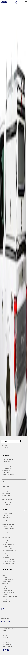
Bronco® (4, 446)
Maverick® (4, 447)
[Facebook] (1, 621)
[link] (4, 630)
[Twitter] (4, 621)
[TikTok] (1, 623)
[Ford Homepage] (6, 651)
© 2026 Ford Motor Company (9, 628)
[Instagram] (9, 621)
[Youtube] (6, 621)
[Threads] (11, 621)
